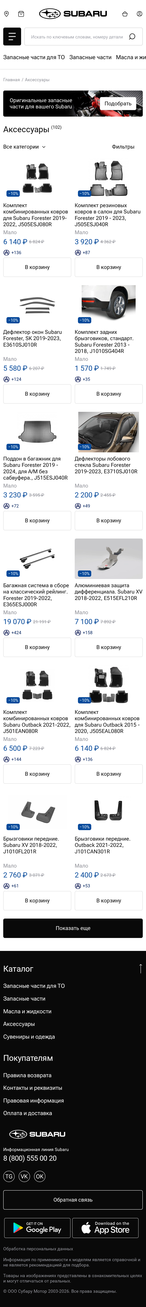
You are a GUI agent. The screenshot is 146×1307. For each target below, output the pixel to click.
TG (9, 1176)
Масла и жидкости (27, 1011)
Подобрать (118, 103)
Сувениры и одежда (29, 1036)
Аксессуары (19, 1024)
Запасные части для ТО (34, 57)
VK (24, 1176)
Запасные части (90, 57)
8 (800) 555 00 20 (29, 1158)
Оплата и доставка (27, 1113)
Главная (11, 79)
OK (40, 1176)
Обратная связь (73, 1200)
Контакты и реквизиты (32, 1087)
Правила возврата (27, 1075)
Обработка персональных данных (38, 1248)
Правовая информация (33, 1100)
